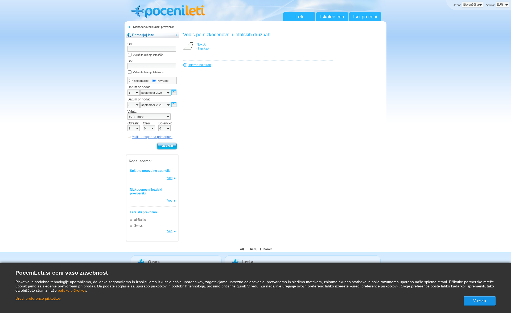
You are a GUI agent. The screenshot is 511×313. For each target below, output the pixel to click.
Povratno (162, 80)
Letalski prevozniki (144, 212)
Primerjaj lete (143, 35)
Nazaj (253, 248)
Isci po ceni (365, 16)
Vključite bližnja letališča (148, 54)
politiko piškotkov (72, 290)
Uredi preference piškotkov (38, 298)
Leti (299, 16)
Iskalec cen (332, 16)
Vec (169, 178)
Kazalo (267, 248)
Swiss (138, 225)
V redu (479, 301)
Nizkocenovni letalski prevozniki (153, 27)
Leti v (247, 262)
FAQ (241, 248)
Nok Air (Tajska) (202, 46)
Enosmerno (141, 80)
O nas (154, 262)
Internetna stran (199, 65)
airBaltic (140, 220)
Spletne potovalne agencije (150, 171)
